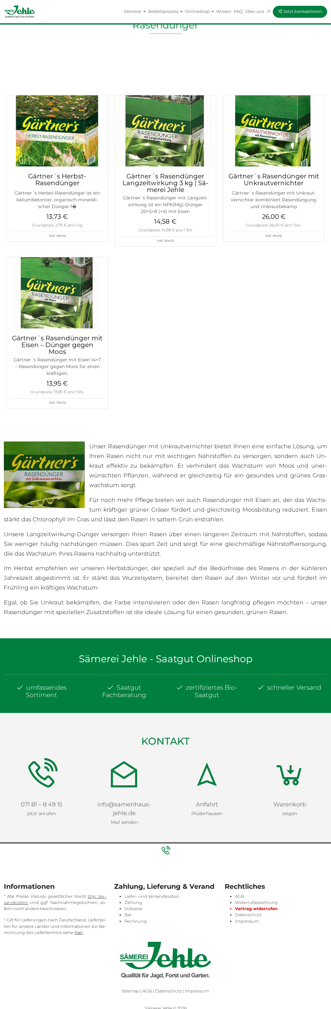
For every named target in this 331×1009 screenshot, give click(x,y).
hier (79, 932)
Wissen (223, 11)
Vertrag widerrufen (256, 908)
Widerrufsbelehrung (256, 902)
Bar (128, 914)
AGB (239, 896)
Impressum (247, 921)
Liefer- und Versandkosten (151, 896)
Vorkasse (133, 908)
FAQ (238, 11)
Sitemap (130, 991)
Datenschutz (248, 914)
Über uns (254, 11)
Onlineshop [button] (198, 11)
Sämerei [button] (133, 11)
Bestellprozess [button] (163, 11)
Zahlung (133, 902)
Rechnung (135, 921)
